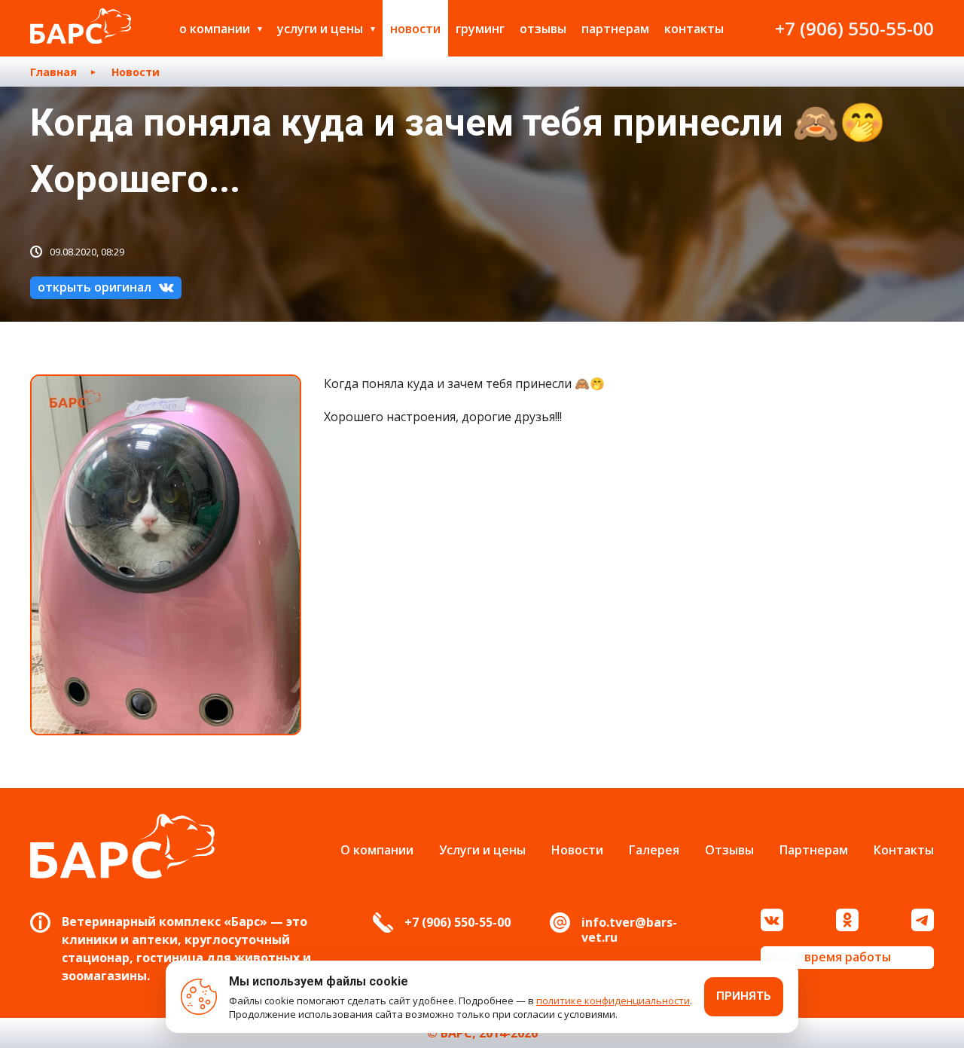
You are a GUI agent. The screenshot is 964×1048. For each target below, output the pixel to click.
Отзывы (543, 28)
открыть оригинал (94, 287)
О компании (214, 28)
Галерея (654, 850)
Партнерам (615, 28)
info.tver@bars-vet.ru (629, 930)
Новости (415, 28)
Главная (53, 72)
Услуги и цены (320, 28)
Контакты (694, 28)
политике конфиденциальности (613, 1000)
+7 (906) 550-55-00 (854, 28)
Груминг (480, 28)
